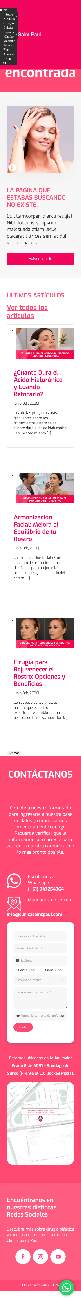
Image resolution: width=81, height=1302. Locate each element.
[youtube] (58, 1256)
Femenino (26, 970)
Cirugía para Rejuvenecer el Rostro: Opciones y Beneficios (39, 673)
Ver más (14, 753)
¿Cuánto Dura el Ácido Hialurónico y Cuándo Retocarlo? (38, 383)
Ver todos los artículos (27, 311)
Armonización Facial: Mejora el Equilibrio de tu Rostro (36, 528)
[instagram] (40, 1256)
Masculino (53, 970)
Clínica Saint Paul (35, 1285)
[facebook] (23, 1256)
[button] (4, 63)
